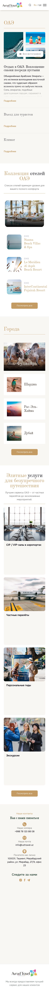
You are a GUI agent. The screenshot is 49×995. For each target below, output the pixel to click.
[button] (30, 54)
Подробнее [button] (10, 100)
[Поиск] (30, 5)
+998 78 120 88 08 (24, 831)
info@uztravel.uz (24, 845)
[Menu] (44, 5)
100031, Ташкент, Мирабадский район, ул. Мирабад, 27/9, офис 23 (24, 862)
